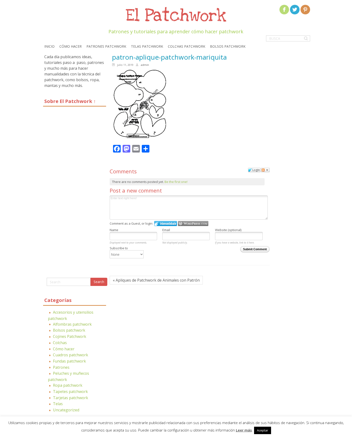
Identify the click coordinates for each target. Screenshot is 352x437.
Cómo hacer (63, 349)
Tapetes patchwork (70, 391)
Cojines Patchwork (69, 336)
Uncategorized (66, 410)
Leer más (244, 430)
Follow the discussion (265, 170)
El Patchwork (176, 15)
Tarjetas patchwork (70, 397)
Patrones (61, 367)
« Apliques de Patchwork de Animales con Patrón (156, 280)
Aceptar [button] (262, 430)
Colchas (60, 342)
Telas (58, 403)
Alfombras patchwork (72, 324)
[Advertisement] (74, 194)
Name (114, 230)
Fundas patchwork (69, 361)
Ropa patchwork (67, 385)
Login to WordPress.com (193, 223)
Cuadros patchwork (70, 355)
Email (166, 230)
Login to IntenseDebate (165, 223)
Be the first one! (176, 182)
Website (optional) (228, 230)
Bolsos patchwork (69, 330)
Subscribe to (119, 248)
